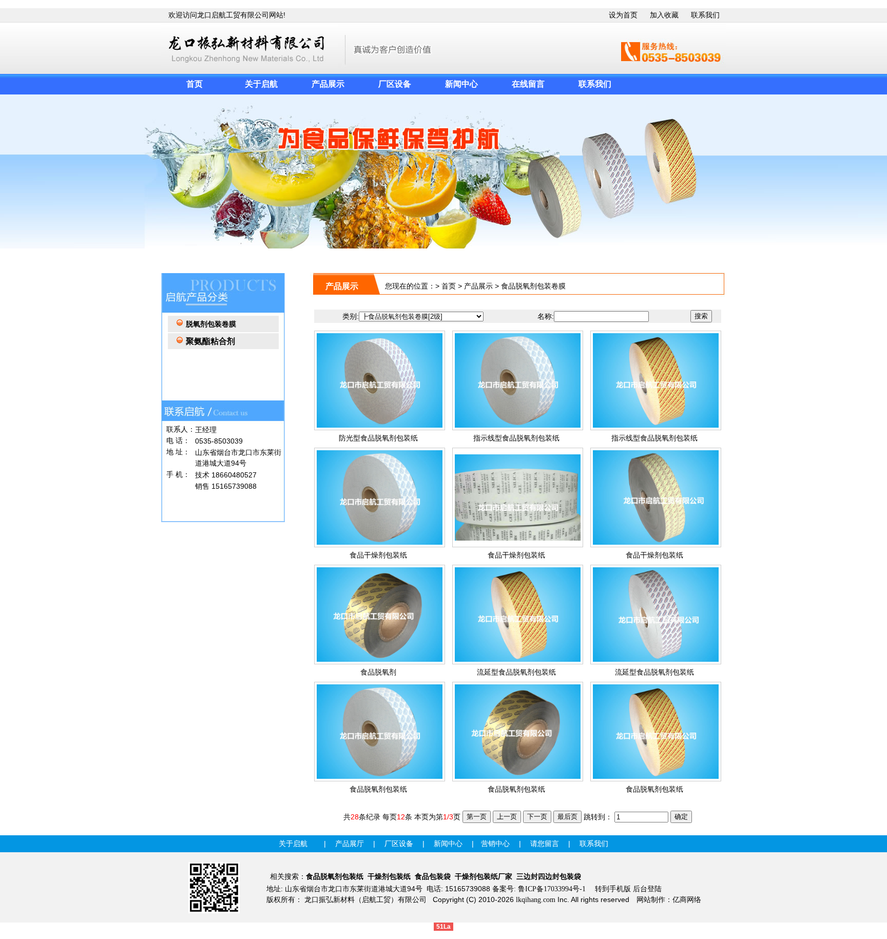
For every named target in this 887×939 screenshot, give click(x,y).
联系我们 (705, 15)
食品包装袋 (433, 876)
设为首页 (623, 15)
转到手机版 (613, 889)
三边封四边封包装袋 (548, 876)
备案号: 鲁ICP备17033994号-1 (539, 889)
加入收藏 (664, 15)
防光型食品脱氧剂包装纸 (378, 438)
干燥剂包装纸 (389, 876)
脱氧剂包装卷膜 (211, 324)
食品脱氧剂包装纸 (378, 789)
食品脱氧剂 (378, 672)
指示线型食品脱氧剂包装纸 (516, 438)
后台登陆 (647, 889)
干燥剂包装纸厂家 (483, 876)
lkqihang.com (535, 900)
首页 (448, 286)
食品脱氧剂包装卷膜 (533, 286)
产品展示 (478, 286)
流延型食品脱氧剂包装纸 (516, 672)
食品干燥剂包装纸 (378, 555)
